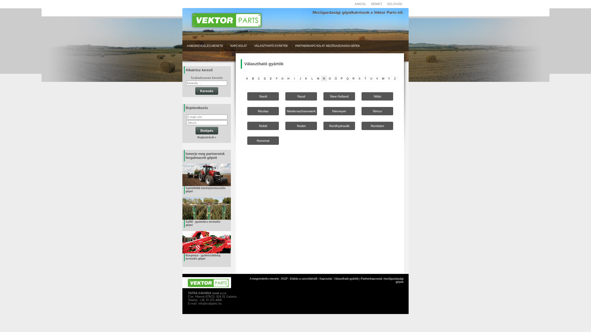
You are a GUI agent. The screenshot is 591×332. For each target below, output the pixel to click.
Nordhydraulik (339, 126)
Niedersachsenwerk (301, 111)
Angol (360, 4)
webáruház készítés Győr (198, 312)
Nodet (301, 126)
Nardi (263, 96)
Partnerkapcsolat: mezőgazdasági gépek (327, 45)
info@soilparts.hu (210, 303)
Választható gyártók (271, 45)
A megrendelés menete (205, 45)
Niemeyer (339, 111)
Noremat (263, 140)
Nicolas (263, 111)
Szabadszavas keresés (207, 78)
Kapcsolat (238, 45)
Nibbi (377, 96)
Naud (301, 96)
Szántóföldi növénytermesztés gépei (206, 190)
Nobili (263, 126)
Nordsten (377, 126)
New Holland (339, 96)
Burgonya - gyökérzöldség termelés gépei (203, 257)
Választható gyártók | (347, 278)
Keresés (206, 91)
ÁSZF (284, 278)
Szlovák (394, 4)
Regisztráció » (206, 137)
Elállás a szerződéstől (303, 278)
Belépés (206, 131)
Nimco (377, 111)
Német (376, 4)
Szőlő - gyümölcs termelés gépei (203, 223)
